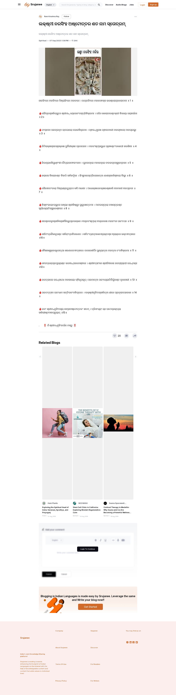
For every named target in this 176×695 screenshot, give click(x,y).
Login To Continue (87, 549)
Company (59, 631)
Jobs (131, 5)
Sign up (153, 5)
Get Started (90, 606)
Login (142, 5)
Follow (66, 16)
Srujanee (24, 637)
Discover (109, 5)
